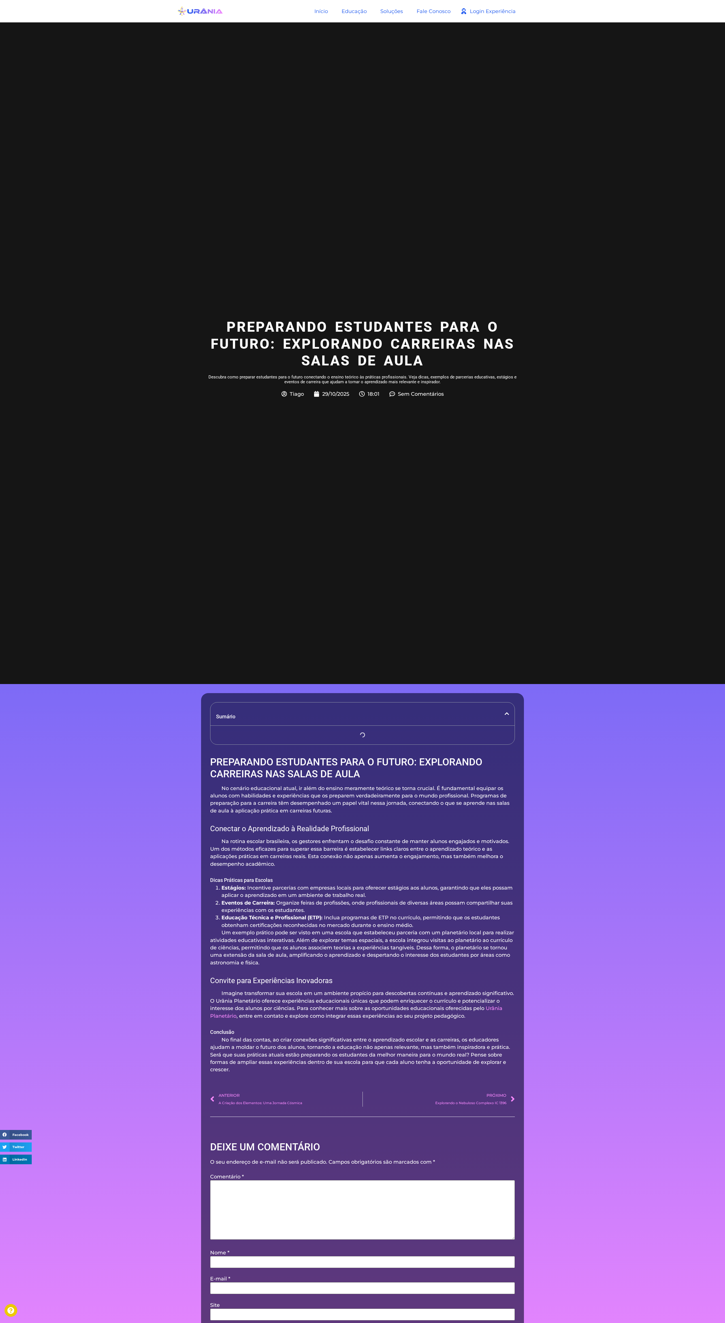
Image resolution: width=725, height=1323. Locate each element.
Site (215, 1305)
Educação (354, 11)
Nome (219, 1252)
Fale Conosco (434, 11)
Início (321, 11)
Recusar (92, 1305)
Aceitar (38, 1305)
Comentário (227, 1176)
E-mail (220, 1278)
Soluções (391, 11)
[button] (16, 1135)
